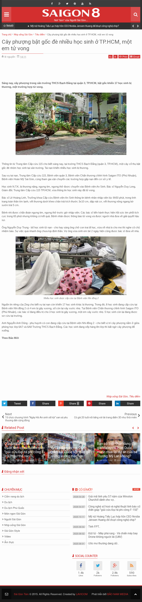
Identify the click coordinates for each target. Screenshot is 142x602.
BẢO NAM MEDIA (117, 594)
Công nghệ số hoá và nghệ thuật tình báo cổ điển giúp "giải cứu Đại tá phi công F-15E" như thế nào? (24, 450)
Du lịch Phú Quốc (14, 508)
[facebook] (51, 3)
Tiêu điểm (134, 396)
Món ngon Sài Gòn (14, 513)
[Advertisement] (71, 69)
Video (7, 536)
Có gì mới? (85, 489)
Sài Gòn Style (12, 530)
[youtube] (82, 3)
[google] (59, 3)
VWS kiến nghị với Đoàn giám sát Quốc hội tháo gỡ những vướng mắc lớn (70, 452)
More (136, 489)
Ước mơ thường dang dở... (103, 543)
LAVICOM (82, 594)
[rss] (90, 3)
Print (124, 56)
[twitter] (67, 3)
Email (136, 56)
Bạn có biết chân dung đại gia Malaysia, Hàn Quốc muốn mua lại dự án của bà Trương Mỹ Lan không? (117, 450)
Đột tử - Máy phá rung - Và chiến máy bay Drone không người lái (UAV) (113, 535)
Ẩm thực (9, 542)
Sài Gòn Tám (21, 594)
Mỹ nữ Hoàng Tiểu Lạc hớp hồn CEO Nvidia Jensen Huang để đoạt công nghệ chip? (74, 26)
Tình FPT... (94, 526)
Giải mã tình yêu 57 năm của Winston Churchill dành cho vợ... (110, 498)
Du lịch (8, 502)
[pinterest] (74, 3)
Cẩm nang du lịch (14, 496)
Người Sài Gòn (12, 519)
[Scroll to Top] (135, 594)
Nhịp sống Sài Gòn (117, 396)
